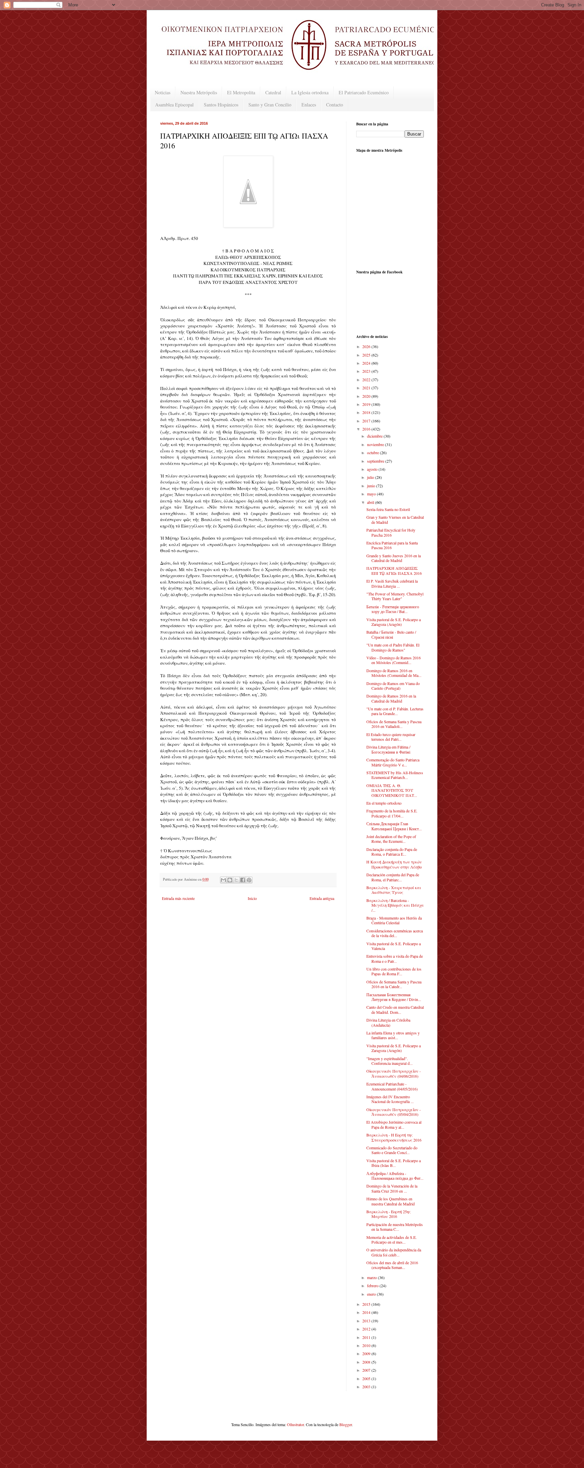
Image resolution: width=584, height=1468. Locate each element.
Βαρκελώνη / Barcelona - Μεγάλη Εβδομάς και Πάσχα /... (395, 905)
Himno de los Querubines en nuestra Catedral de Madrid (390, 1201)
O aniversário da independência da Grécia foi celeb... (393, 1252)
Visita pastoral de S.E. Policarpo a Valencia (393, 946)
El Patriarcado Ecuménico (364, 92)
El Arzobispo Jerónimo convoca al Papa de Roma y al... (393, 1124)
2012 (366, 1328)
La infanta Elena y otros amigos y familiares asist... (393, 1035)
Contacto (334, 104)
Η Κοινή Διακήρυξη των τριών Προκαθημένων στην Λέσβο (394, 864)
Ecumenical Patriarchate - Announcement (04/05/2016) (392, 1086)
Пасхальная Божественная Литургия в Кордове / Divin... (393, 997)
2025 (366, 355)
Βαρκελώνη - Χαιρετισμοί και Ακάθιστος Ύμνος (393, 890)
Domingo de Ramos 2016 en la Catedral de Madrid (391, 698)
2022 (366, 379)
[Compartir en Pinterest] (249, 880)
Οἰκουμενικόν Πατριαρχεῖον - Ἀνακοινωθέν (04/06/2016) (393, 1073)
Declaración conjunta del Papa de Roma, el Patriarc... (392, 877)
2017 (366, 420)
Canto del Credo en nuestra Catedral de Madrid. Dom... (395, 1009)
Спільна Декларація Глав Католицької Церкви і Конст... (394, 826)
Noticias (162, 92)
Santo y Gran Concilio (269, 104)
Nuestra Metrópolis (198, 92)
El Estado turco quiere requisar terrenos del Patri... (390, 737)
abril (371, 502)
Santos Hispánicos (221, 104)
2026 (366, 346)
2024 (366, 363)
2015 (366, 1304)
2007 (366, 1370)
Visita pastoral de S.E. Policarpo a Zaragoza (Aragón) (393, 622)
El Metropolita (241, 92)
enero (372, 1294)
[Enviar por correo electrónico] (223, 880)
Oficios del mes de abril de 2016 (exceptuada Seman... (392, 1265)
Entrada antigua (322, 898)
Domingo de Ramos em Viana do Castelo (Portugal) (393, 686)
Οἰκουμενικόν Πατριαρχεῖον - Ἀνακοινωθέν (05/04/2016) (393, 1112)
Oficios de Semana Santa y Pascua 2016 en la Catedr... (393, 984)
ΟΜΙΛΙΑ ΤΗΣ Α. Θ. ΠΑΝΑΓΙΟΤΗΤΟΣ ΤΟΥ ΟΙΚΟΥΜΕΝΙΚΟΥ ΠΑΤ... (391, 790)
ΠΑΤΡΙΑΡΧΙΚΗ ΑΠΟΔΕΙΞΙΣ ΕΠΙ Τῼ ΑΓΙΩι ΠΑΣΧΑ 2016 (394, 570)
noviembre (376, 444)
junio (371, 485)
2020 (366, 396)
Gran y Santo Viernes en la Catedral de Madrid (395, 519)
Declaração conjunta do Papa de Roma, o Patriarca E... (391, 852)
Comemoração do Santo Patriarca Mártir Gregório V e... (392, 762)
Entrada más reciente (178, 898)
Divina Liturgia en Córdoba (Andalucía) (388, 1022)
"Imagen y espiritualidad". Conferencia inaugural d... (389, 1061)
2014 (366, 1312)
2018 (366, 412)
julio (371, 477)
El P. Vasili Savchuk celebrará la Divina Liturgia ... (392, 583)
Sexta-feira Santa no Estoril (388, 509)
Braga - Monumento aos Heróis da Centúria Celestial (394, 920)
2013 (366, 1320)
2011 (366, 1337)
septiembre (376, 461)
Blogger (345, 1424)
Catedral (273, 92)
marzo (372, 1277)
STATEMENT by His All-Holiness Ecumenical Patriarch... (394, 775)
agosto (373, 469)
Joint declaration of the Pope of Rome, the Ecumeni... (391, 839)
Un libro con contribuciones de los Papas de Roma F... (393, 971)
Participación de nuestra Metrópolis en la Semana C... (394, 1227)
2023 (366, 371)
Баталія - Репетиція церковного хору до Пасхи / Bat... (392, 609)
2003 (366, 1386)
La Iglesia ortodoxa (309, 92)
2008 (366, 1362)
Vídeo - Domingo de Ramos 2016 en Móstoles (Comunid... (393, 660)
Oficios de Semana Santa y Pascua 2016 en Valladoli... (393, 724)
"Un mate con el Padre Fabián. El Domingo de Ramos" (392, 647)
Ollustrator (295, 1424)
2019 (366, 404)
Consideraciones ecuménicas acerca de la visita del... (394, 933)
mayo (372, 493)
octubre (373, 452)
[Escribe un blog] (229, 880)
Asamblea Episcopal (174, 104)
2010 (366, 1345)
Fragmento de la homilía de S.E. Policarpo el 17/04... (391, 813)
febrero (373, 1285)
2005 (366, 1378)
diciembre (375, 436)
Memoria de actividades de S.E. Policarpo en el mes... (391, 1239)
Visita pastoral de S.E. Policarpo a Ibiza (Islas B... (393, 1163)
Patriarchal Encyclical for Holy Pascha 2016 (390, 532)
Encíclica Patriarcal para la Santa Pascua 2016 (392, 545)
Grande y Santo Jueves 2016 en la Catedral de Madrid (393, 558)
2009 (366, 1353)
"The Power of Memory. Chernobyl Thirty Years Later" (394, 596)
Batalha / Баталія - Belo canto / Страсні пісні (391, 634)
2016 (366, 429)
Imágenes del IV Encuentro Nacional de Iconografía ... (390, 1099)
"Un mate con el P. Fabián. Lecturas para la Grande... (394, 711)
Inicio (252, 898)
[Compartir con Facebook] (242, 880)
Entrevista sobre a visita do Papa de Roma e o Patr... (394, 958)
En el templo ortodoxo (384, 803)
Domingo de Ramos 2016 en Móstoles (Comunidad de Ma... (393, 673)
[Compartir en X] (236, 880)
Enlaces (308, 104)
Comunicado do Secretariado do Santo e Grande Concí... (391, 1150)
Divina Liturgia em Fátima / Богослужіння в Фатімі (388, 749)
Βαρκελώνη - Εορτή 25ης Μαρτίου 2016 (388, 1214)
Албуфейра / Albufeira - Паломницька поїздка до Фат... (394, 1176)
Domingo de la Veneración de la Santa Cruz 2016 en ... (391, 1188)
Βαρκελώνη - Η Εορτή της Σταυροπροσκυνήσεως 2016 (393, 1137)
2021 (366, 387)
